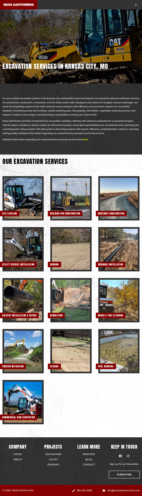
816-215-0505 (84, 490)
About (17, 459)
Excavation (53, 454)
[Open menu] (136, 4)
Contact (89, 464)
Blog (88, 459)
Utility (53, 459)
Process (89, 454)
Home (18, 454)
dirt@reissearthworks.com (123, 490)
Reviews (53, 464)
